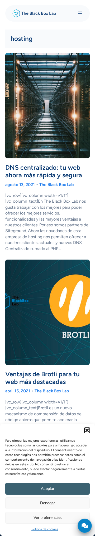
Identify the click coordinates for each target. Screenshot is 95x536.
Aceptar (47, 488)
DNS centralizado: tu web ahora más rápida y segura (43, 171)
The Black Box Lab (38, 13)
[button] (87, 430)
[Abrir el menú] (80, 13)
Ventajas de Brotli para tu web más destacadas (42, 378)
